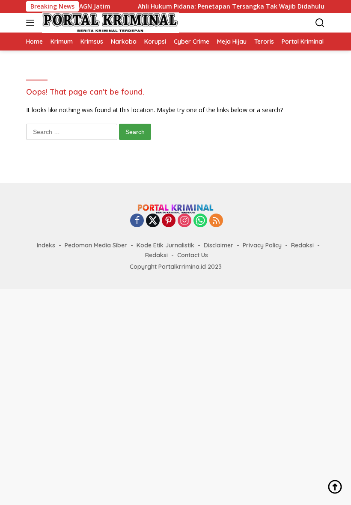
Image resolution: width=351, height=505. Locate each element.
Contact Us (192, 255)
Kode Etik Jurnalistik (165, 245)
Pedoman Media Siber (96, 245)
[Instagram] (184, 221)
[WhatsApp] (200, 221)
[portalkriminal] (109, 22)
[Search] (320, 23)
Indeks (46, 245)
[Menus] (32, 22)
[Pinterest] (169, 221)
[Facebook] (137, 221)
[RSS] (216, 221)
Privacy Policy (262, 245)
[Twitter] (153, 221)
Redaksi (302, 245)
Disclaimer (218, 245)
